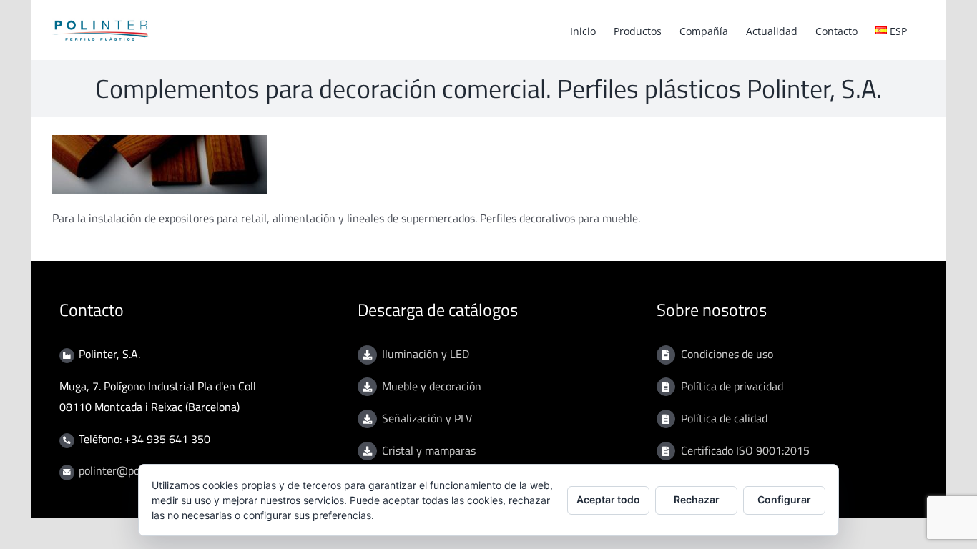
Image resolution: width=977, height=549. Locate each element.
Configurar (784, 499)
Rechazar (697, 499)
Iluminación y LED (425, 353)
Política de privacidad (732, 386)
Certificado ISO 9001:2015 (745, 450)
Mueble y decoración (431, 386)
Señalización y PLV (427, 418)
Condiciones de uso (727, 353)
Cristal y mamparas (429, 450)
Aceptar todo (608, 499)
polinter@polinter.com (133, 470)
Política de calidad (724, 418)
